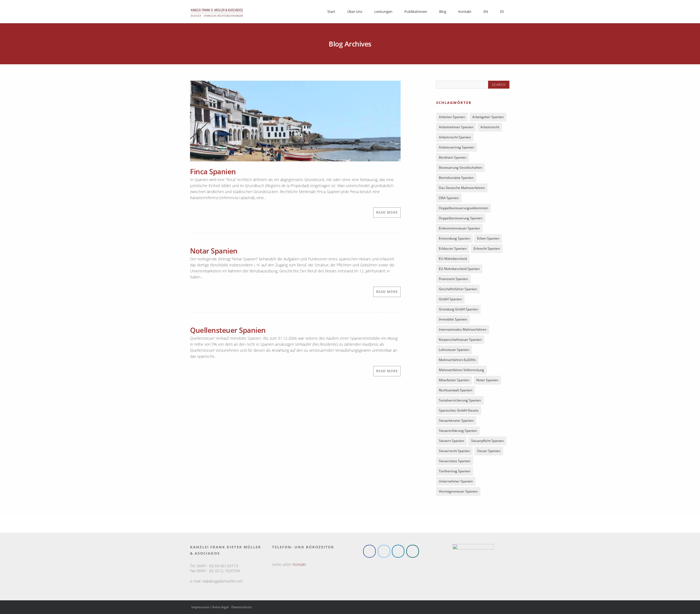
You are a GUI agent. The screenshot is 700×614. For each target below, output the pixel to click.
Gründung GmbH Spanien (458, 310)
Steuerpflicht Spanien (487, 442)
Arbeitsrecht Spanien (455, 138)
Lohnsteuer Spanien (454, 350)
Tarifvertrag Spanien (454, 472)
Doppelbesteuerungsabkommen (463, 209)
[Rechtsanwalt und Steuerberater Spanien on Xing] (412, 552)
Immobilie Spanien (453, 320)
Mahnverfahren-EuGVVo (457, 361)
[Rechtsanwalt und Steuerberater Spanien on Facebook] (369, 552)
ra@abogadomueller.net (222, 582)
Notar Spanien (214, 251)
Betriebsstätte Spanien (456, 178)
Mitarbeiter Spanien (454, 381)
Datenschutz (241, 608)
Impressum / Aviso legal (210, 608)
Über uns (354, 11)
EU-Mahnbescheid (453, 259)
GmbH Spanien (450, 300)
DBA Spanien (449, 199)
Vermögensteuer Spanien (458, 492)
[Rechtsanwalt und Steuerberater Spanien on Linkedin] (398, 552)
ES (502, 11)
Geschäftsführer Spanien (458, 290)
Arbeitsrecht (489, 128)
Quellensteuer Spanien (228, 330)
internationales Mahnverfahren (462, 330)
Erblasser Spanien (452, 249)
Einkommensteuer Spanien (459, 229)
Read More (387, 212)
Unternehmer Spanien (456, 482)
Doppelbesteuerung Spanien (460, 219)
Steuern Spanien (451, 442)
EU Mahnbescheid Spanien (459, 269)
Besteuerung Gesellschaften (460, 168)
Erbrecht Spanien (487, 249)
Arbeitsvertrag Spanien (456, 148)
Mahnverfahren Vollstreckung (461, 371)
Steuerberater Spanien (456, 421)
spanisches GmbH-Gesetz (459, 411)
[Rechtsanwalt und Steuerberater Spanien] (216, 18)
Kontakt (464, 11)
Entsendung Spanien (454, 239)
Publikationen (415, 11)
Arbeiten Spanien (452, 118)
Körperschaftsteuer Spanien (460, 340)
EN (485, 11)
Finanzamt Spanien (453, 280)
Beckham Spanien (452, 158)
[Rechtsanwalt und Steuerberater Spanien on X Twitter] (384, 552)
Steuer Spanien (488, 452)
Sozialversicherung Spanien (460, 401)
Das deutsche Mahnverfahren (462, 189)
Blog (442, 11)
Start (331, 11)
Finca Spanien (213, 171)
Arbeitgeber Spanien (488, 118)
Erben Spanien (488, 239)
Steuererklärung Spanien (458, 431)
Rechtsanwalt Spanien (455, 391)
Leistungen (383, 11)
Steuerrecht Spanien (454, 452)
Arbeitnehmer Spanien (456, 128)
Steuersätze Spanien (454, 462)
